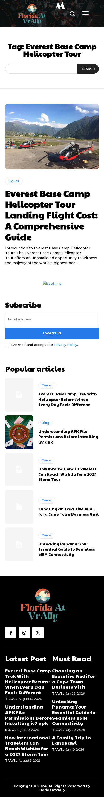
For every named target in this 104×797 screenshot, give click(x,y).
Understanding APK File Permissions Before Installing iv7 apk (68, 437)
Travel (47, 385)
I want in (52, 333)
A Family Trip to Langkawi (71, 740)
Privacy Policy (65, 345)
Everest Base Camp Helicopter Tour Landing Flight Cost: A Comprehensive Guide (51, 215)
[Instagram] (24, 632)
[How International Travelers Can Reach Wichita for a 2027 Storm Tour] (19, 469)
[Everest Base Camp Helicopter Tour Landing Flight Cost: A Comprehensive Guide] (52, 136)
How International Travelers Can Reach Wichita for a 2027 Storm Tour (67, 474)
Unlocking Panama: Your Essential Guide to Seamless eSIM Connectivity (66, 549)
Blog (45, 423)
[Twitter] (37, 632)
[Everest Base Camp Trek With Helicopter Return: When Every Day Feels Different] (19, 395)
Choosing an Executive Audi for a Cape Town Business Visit (68, 511)
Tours (14, 181)
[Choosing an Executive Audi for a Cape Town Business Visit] (19, 507)
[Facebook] (10, 632)
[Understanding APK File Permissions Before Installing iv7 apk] (19, 432)
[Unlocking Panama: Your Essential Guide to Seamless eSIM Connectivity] (19, 544)
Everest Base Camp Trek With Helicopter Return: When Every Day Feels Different (67, 399)
